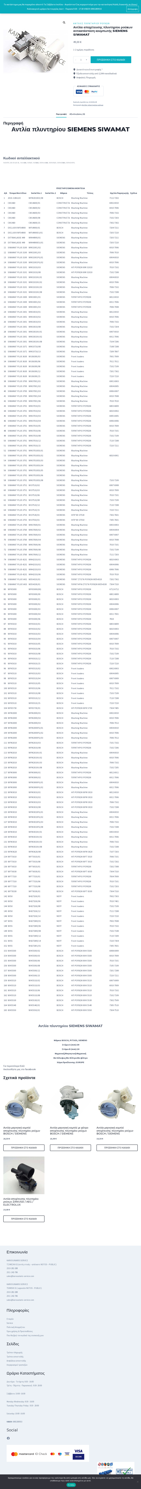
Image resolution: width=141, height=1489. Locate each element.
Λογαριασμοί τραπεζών (17, 1365)
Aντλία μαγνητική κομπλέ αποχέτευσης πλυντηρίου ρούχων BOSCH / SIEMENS (21, 1130)
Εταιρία (10, 1319)
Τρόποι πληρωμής (15, 1352)
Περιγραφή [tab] (61, 114)
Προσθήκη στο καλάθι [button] (24, 1147)
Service (10, 1323)
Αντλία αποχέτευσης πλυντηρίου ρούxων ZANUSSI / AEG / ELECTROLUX (21, 1201)
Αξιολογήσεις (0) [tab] (77, 114)
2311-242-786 (12, 1272)
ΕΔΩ (22, 1066)
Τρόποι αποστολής (15, 1356)
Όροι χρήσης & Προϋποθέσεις (20, 1331)
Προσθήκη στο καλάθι (111, 59)
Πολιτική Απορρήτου (16, 1327)
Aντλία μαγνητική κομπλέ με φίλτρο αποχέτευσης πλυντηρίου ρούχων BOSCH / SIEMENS (69, 1130)
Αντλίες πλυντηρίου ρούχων (91, 23)
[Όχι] (137, 1481)
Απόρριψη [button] (133, 9)
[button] (64, 22)
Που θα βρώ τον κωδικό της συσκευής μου (25, 1335)
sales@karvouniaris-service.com (20, 1276)
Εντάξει (71, 1485)
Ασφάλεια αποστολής (16, 1360)
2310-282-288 (12, 1268)
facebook (30, 1069)
